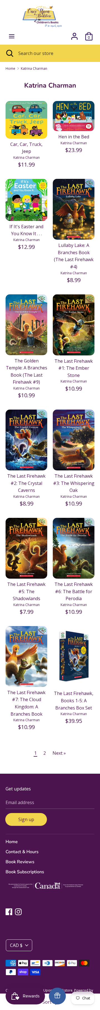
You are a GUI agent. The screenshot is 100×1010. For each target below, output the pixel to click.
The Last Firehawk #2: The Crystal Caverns (26, 483)
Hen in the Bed (73, 137)
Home (12, 842)
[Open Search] (9, 53)
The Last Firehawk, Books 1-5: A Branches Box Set (73, 700)
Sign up (26, 819)
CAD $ (16, 945)
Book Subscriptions (25, 872)
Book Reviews (20, 862)
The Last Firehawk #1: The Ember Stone (73, 368)
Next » (59, 753)
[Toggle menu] (12, 36)
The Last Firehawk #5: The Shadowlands (26, 591)
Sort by (50, 1002)
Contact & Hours (22, 852)
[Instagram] (18, 911)
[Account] (74, 34)
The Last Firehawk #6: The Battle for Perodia (73, 591)
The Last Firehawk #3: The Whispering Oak (73, 483)
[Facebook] (9, 911)
